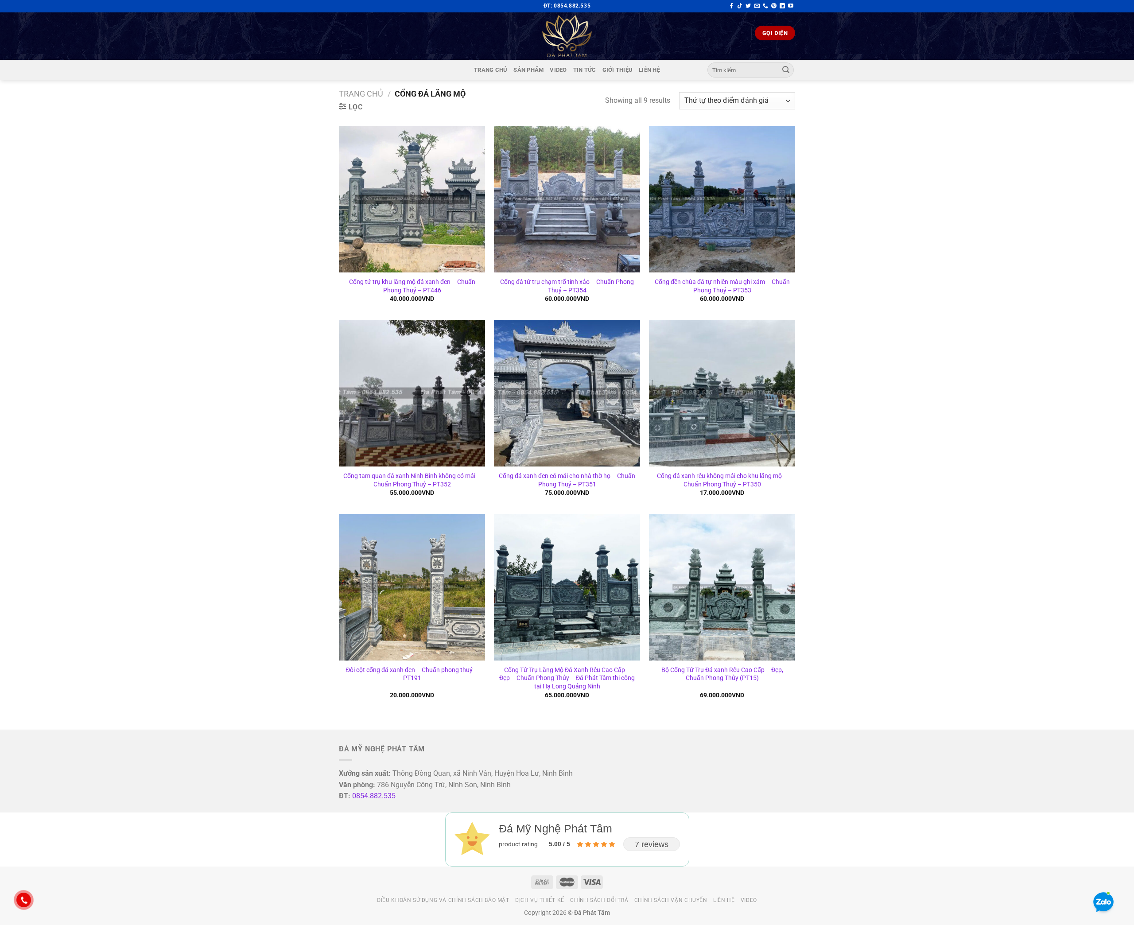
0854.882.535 (374, 796)
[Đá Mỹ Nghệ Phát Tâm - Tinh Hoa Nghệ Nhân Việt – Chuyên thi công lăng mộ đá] (567, 36)
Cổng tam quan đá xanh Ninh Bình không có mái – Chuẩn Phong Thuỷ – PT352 (412, 480)
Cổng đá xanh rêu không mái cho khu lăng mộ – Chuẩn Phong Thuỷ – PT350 (722, 480)
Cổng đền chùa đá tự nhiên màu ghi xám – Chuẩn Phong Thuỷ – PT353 (722, 286)
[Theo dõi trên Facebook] (731, 6)
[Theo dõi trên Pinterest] (774, 6)
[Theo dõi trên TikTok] (739, 6)
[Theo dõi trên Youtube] (790, 6)
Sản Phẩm (528, 69)
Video (558, 69)
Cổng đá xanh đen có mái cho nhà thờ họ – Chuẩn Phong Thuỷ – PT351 (567, 480)
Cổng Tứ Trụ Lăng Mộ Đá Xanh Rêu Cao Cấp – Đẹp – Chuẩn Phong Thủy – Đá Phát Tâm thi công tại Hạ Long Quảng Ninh (567, 678)
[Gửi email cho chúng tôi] (757, 6)
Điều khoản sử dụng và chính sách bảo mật (443, 900)
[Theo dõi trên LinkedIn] (782, 6)
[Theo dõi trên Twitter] (748, 6)
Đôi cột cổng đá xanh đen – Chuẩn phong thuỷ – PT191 (412, 674)
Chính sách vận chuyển (670, 900)
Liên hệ (649, 69)
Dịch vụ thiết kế (539, 900)
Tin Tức (584, 69)
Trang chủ (490, 69)
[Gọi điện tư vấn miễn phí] (765, 6)
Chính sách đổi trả (599, 900)
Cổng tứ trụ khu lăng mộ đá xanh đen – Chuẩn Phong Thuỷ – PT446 (412, 286)
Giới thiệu (617, 69)
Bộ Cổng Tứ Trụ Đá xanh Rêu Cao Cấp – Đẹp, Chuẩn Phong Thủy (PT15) (722, 674)
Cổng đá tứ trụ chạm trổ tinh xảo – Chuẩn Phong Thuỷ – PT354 (567, 286)
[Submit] (785, 70)
